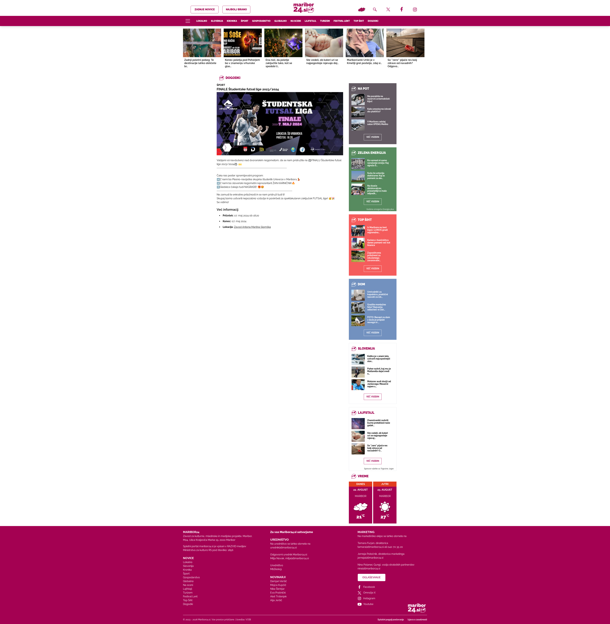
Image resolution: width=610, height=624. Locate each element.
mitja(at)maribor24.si (297, 558)
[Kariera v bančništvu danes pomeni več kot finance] (358, 243)
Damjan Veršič (278, 581)
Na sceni (296, 21)
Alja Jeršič (276, 600)
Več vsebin (372, 137)
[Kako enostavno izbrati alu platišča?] (358, 112)
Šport (244, 21)
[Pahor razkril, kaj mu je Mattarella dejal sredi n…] (358, 371)
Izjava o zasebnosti (417, 619)
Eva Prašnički (278, 592)
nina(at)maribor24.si (369, 568)
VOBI (248, 619)
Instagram (369, 598)
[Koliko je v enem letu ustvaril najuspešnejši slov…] (358, 359)
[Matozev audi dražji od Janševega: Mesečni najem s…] (358, 384)
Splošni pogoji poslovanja (391, 619)
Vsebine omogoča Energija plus (380, 209)
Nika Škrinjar (277, 588)
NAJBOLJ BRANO (236, 9)
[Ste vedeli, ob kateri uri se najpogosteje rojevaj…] (358, 436)
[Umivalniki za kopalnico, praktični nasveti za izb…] (358, 295)
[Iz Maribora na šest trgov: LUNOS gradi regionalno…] (358, 230)
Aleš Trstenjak (278, 596)
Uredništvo (276, 565)
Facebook (369, 586)
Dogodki (373, 21)
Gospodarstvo (261, 21)
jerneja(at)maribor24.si (370, 557)
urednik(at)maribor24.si (283, 547)
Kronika (232, 21)
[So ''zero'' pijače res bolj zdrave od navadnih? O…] (358, 448)
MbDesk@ (276, 569)
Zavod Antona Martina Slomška (252, 226)
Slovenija (217, 21)
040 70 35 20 (395, 546)
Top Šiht (359, 21)
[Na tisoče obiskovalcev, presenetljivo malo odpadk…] (358, 189)
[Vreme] (361, 9)
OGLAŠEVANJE (371, 577)
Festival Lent (342, 21)
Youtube (368, 604)
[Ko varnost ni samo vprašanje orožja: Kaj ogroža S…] (358, 163)
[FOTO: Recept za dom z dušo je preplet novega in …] (358, 320)
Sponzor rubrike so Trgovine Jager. (379, 469)
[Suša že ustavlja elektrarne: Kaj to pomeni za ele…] (358, 176)
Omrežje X (369, 592)
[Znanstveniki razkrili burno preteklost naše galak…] (358, 423)
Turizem (325, 21)
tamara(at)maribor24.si (371, 546)
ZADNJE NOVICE (205, 9)
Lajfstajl (310, 21)
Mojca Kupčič (278, 585)
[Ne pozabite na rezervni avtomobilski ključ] (358, 99)
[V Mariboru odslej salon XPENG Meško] (358, 125)
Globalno (280, 21)
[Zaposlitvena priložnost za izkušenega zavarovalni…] (358, 256)
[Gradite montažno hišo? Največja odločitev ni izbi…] (358, 307)
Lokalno (201, 21)
